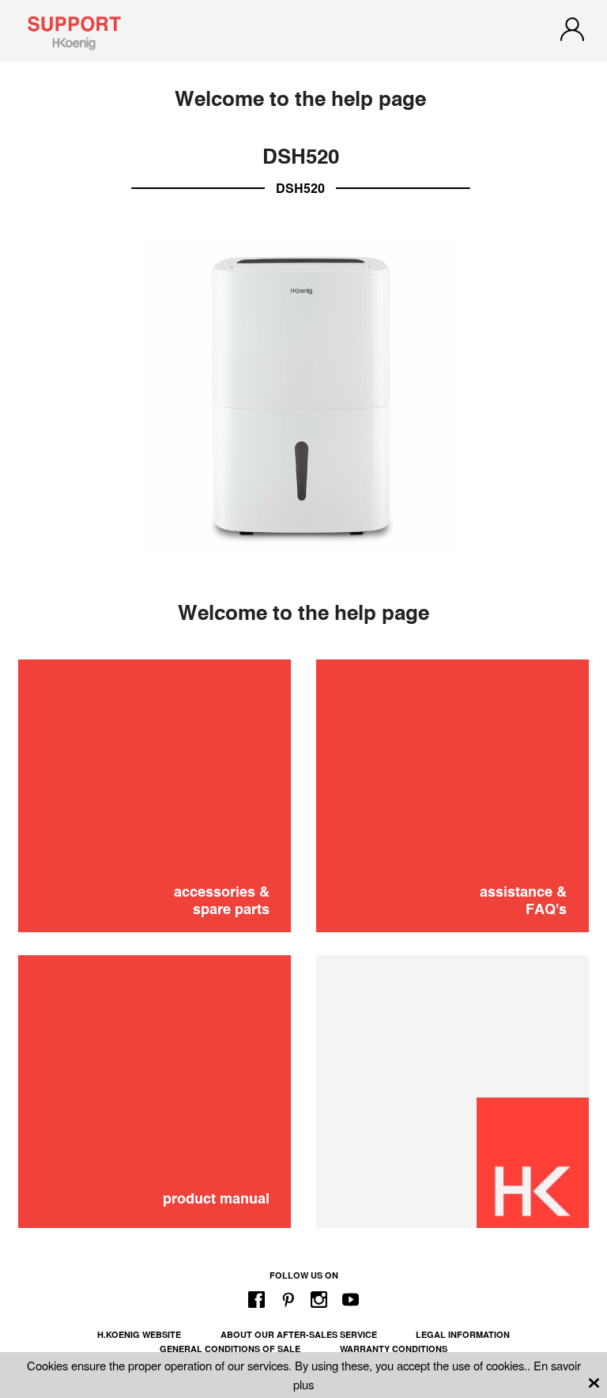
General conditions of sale (230, 1349)
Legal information (463, 1334)
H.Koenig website (139, 1334)
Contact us (303, 773)
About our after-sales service (299, 1334)
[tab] (303, 689)
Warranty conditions (393, 1349)
